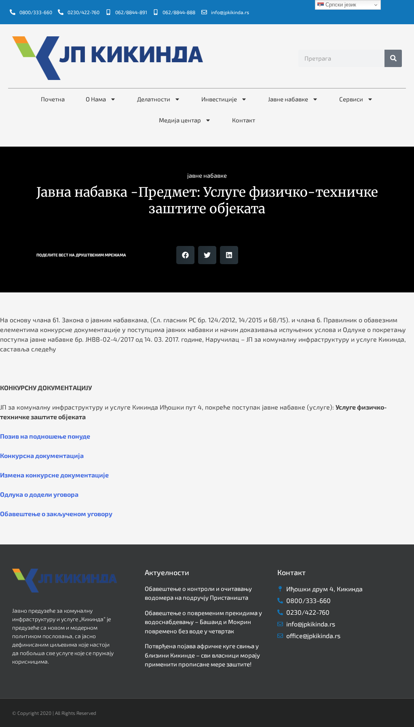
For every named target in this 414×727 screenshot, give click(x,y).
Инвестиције (219, 99)
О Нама (96, 99)
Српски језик (340, 5)
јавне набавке (207, 175)
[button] (185, 255)
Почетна (53, 99)
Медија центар (180, 120)
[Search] (393, 58)
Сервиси (351, 99)
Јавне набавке (288, 99)
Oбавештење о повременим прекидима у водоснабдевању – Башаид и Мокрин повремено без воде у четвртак (203, 622)
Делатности (153, 99)
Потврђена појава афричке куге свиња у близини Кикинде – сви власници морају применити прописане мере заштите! (202, 655)
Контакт (243, 120)
